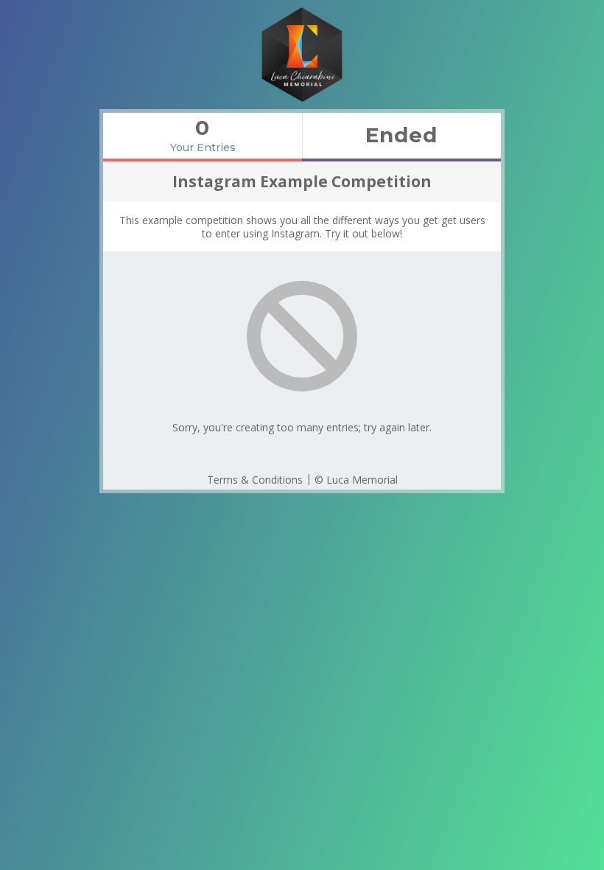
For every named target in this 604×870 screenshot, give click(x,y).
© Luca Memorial (356, 480)
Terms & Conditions (255, 480)
